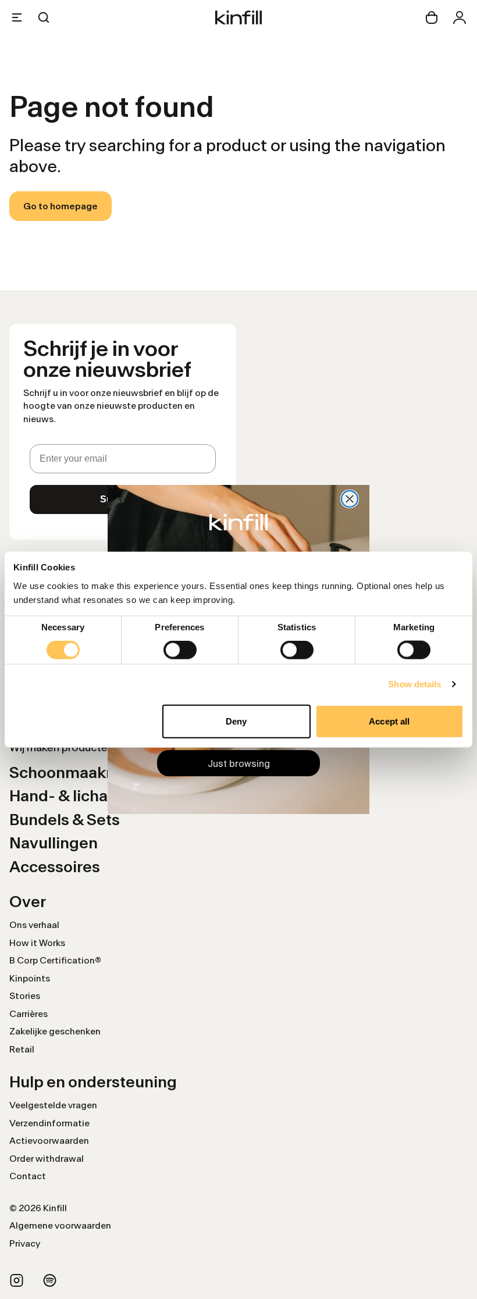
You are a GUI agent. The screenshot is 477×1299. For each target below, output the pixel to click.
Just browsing (239, 763)
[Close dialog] (349, 499)
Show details (414, 684)
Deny (236, 721)
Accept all (389, 721)
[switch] (180, 650)
